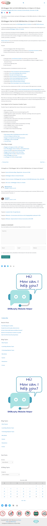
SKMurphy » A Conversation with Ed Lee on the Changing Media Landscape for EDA (23, 215)
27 (23, 496)
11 (10, 491)
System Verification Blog (19, 150)
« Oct (22, 500)
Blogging (9, 10)
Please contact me (5, 40)
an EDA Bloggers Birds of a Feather (23, 24)
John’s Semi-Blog (20, 152)
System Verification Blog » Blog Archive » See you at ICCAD (18, 172)
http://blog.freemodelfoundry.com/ (17, 79)
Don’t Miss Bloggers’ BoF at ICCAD (11, 148)
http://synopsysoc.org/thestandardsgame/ (20, 71)
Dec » (25, 500)
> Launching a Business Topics (7, 346)
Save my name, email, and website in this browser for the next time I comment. (19, 252)
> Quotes (3, 357)
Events (15, 10)
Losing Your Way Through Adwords (13, 212)
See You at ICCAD (7, 150)
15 (36, 491)
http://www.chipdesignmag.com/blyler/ (17, 73)
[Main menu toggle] (44, 3)
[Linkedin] (9, 12)
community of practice (33, 50)
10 (4, 491)
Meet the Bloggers (8, 155)
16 (42, 491)
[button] (23, 3)
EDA (12, 10)
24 (4, 496)
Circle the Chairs (7, 141)
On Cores (15, 155)
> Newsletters (4, 361)
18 (10, 494)
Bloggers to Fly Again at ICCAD (10, 147)
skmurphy (19, 10)
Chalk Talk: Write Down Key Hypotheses (9, 334)
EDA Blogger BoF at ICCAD (9, 153)
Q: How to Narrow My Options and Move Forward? (11, 330)
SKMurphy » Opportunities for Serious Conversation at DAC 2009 (19, 218)
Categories (3, 472)
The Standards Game (24, 148)
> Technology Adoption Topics (7, 350)
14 (29, 491)
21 (29, 494)
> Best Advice (4, 354)
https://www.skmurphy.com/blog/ (17, 81)
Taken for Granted (20, 153)
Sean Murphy (7, 198)
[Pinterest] (7, 12)
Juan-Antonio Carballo (17, 58)
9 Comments (4, 10)
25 (10, 496)
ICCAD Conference (40, 24)
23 (42, 494)
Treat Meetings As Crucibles (7, 325)
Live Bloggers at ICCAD (9, 157)
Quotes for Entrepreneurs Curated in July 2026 (11, 332)
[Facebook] (1, 12)
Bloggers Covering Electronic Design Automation (14, 137)
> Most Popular (4, 342)
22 (36, 494)
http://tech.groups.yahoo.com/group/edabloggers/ (30, 89)
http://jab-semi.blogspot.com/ (16, 74)
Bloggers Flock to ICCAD (9, 152)
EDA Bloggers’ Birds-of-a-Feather (17, 29)
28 (29, 496)
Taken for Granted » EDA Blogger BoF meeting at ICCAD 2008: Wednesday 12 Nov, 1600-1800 (25, 179)
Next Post (43, 162)
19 (17, 494)
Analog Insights (18, 157)
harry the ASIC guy (8, 186)
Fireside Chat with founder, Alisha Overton (10, 328)
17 (4, 494)
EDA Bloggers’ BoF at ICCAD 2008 (11, 139)
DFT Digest (21, 147)
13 (23, 491)
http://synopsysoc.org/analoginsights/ (18, 76)
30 (42, 496)
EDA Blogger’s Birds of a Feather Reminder (15, 175)
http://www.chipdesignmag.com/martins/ (19, 78)
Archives (3, 459)
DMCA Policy (13, 521)
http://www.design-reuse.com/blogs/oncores (20, 83)
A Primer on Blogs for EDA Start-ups (12, 136)
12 (17, 491)
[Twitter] (4, 12)
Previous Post (4, 162)
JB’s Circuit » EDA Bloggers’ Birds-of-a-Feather (15, 182)
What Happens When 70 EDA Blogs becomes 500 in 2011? (16, 134)
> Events (3, 365)
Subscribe (5, 318)
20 (23, 494)
